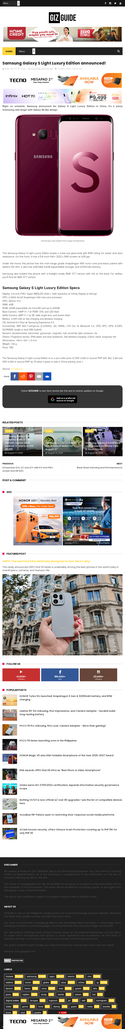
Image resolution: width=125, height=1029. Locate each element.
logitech (53, 1000)
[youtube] (120, 3)
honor (28, 982)
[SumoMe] (47, 376)
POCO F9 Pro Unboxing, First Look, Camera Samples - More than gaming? (63, 725)
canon (78, 994)
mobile (61, 68)
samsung (77, 68)
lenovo (9, 988)
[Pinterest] (31, 376)
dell (83, 1000)
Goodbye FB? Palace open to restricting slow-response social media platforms (67, 814)
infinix (81, 982)
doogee (34, 1000)
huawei (9, 976)
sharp (44, 994)
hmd (40, 1006)
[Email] (39, 376)
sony (44, 988)
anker (8, 1006)
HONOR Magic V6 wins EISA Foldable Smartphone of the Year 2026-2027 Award (66, 755)
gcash (78, 988)
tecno (27, 988)
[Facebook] (15, 376)
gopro (74, 1006)
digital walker (12, 1000)
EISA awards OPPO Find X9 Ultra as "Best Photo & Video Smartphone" (60, 770)
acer (61, 988)
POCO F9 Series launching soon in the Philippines (48, 740)
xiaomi (71, 976)
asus (63, 982)
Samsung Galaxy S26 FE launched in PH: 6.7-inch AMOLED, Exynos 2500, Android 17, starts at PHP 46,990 (19, 443)
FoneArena (17, 368)
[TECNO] (62, 1021)
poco (8, 994)
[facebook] (105, 3)
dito (95, 988)
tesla (89, 1006)
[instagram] (110, 3)
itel (94, 994)
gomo (25, 1006)
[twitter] (115, 3)
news (68, 68)
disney (56, 1006)
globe (46, 982)
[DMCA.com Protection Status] (14, 961)
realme (9, 982)
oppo (52, 976)
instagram (101, 1000)
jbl (69, 1000)
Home (9, 51)
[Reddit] (23, 376)
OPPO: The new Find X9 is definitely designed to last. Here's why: (46, 561)
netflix (61, 994)
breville (106, 1006)
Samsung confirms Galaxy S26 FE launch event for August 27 (61, 446)
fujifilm (25, 994)
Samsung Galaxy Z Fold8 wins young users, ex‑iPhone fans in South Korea (102, 446)
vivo (89, 976)
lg (97, 982)
